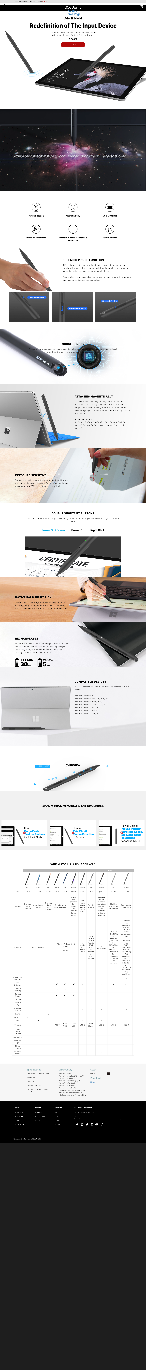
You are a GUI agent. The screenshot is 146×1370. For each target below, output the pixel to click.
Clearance (39, 1112)
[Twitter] (87, 1124)
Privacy (18, 1120)
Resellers (19, 1116)
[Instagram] (82, 1124)
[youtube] (96, 1124)
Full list (65, 951)
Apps (56, 1116)
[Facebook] (77, 1124)
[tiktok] (102, 1125)
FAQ (56, 1112)
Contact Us (59, 1124)
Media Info (19, 1112)
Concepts (38, 1120)
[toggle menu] (4, 5)
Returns (58, 1120)
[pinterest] (92, 1124)
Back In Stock (40, 1116)
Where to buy (20, 1124)
